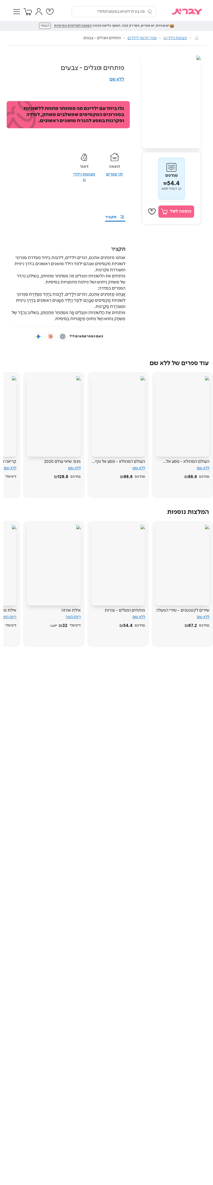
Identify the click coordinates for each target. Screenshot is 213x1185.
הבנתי (44, 26)
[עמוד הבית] (197, 38)
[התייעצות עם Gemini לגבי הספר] (38, 336)
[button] (16, 11)
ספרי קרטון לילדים (142, 38)
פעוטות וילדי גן (175, 38)
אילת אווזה (71, 610)
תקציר (110, 217)
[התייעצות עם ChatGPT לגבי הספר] (62, 336)
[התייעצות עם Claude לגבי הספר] (50, 336)
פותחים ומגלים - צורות (125, 610)
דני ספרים (114, 174)
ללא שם (117, 79)
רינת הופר (73, 617)
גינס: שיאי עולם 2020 (62, 461)
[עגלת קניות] (27, 11)
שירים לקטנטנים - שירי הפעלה (182, 610)
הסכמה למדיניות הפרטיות (73, 26)
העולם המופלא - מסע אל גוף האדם (120, 462)
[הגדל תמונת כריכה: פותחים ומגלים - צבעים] (171, 102)
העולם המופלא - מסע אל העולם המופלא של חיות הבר (184, 462)
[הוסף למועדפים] (152, 211)
